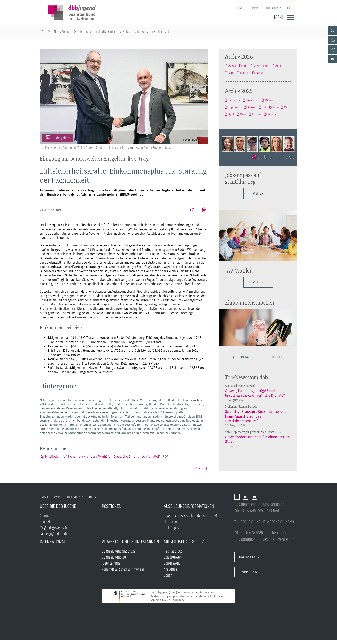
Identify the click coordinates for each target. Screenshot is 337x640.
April (278, 66)
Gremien (45, 516)
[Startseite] (41, 31)
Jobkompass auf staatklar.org (243, 178)
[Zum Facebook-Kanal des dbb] (237, 497)
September (234, 107)
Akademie (170, 570)
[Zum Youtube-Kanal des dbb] (254, 497)
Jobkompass (172, 528)
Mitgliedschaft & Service (186, 542)
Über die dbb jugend (58, 506)
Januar (260, 73)
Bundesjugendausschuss (118, 551)
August (232, 66)
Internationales (54, 542)
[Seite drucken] (202, 210)
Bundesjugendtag (114, 557)
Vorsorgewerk (173, 557)
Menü (279, 17)
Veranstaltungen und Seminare (131, 542)
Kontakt (45, 522)
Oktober (270, 100)
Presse (242, 8)
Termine (255, 8)
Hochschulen (172, 522)
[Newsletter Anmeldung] (332, 49)
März (231, 73)
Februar (245, 73)
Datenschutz (249, 557)
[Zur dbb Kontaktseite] (332, 40)
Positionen (111, 506)
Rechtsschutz (173, 551)
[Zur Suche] (332, 30)
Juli (245, 66)
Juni (256, 66)
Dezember (234, 100)
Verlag (168, 576)
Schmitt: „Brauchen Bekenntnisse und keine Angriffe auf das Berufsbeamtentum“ (255, 416)
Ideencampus (111, 564)
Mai (267, 66)
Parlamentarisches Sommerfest (123, 570)
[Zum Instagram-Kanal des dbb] (245, 497)
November (252, 100)
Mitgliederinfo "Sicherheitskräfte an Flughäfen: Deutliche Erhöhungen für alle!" (107, 456)
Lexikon (289, 8)
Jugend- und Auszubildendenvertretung (190, 516)
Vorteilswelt (172, 564)
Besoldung (240, 357)
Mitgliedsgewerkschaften (57, 528)
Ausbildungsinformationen (189, 506)
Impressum (249, 572)
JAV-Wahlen (239, 270)
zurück (203, 469)
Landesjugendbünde (54, 534)
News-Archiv (61, 31)
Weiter (258, 193)
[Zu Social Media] (332, 59)
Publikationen (272, 8)
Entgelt (276, 357)
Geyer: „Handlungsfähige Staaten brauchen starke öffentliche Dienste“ (255, 393)
